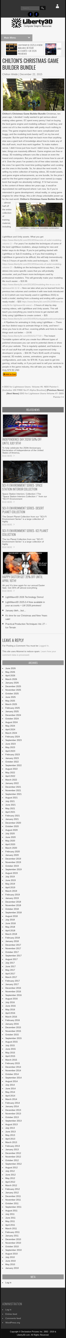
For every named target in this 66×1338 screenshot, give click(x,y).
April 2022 (10, 776)
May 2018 (10, 927)
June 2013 (10, 1131)
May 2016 (10, 1009)
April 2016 (10, 1013)
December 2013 (13, 1110)
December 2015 (13, 1027)
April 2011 (10, 1225)
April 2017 (10, 973)
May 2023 (10, 747)
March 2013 (11, 1142)
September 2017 (13, 955)
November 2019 (13, 862)
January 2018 (12, 941)
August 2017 (11, 959)
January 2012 (12, 1192)
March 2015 (11, 1060)
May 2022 (10, 772)
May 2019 (10, 884)
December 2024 (13, 715)
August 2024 (11, 722)
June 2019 (10, 880)
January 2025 (12, 711)
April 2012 (10, 1182)
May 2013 (10, 1135)
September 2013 (13, 1121)
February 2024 (12, 736)
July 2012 (10, 1171)
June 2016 (10, 1006)
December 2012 (13, 1153)
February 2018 (12, 937)
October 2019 (12, 866)
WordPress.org (12, 1322)
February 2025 (12, 708)
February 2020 (12, 851)
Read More (7, 455)
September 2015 (13, 1038)
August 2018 (11, 916)
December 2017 (13, 945)
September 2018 (13, 912)
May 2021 (10, 808)
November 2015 (13, 1031)
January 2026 (12, 682)
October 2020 (12, 826)
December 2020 (13, 823)
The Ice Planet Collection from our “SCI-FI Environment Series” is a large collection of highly (23, 541)
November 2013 (13, 1113)
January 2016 (12, 1024)
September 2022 (13, 765)
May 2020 (10, 840)
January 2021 (12, 819)
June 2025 (10, 697)
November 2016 (13, 991)
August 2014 (11, 1081)
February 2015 (12, 1063)
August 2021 (11, 797)
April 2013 (10, 1139)
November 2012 (13, 1156)
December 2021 (13, 787)
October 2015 (12, 1034)
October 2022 (12, 761)
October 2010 (12, 1246)
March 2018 (11, 934)
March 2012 (11, 1185)
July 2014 (10, 1085)
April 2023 (10, 751)
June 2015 (10, 1049)
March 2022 (11, 779)
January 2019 (12, 898)
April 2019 (10, 887)
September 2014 (13, 1077)
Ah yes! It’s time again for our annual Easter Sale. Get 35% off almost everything (23, 586)
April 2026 (10, 675)
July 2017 (10, 963)
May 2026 (10, 672)
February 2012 (12, 1189)
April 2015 (10, 1056)
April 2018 (10, 930)
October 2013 (12, 1117)
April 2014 (10, 1095)
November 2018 (13, 905)
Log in (8, 1282)
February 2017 (12, 981)
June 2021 (10, 805)
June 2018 (10, 923)
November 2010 (13, 1243)
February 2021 (12, 815)
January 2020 (12, 855)
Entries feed (11, 1314)
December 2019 (13, 858)
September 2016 (13, 995)
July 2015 (10, 1045)
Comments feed (13, 1318)
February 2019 (12, 894)
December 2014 (13, 1067)
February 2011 (12, 1232)
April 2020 (10, 844)
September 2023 (13, 740)
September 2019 (13, 869)
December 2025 (13, 686)
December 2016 (13, 988)
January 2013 (12, 1149)
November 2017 (13, 948)
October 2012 (12, 1160)
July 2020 (10, 833)
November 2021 (13, 790)
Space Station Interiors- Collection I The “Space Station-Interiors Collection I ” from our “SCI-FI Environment (24, 496)
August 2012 (11, 1167)
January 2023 (12, 758)
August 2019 (11, 873)
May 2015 (10, 1052)
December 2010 (13, 1239)
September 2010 (13, 1250)
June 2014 (10, 1088)
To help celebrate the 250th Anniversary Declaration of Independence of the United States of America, (22, 450)
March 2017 (11, 977)
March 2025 (11, 704)
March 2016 (11, 1016)
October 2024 (12, 718)
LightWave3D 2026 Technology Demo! (24, 597)
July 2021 (10, 801)
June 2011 (10, 1218)
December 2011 (13, 1196)
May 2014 (10, 1092)
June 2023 (10, 744)
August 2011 (11, 1210)
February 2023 (12, 754)
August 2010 (11, 1253)
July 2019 (10, 876)
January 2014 (12, 1106)
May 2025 (10, 700)
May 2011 (10, 1221)
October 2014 (12, 1074)
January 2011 (12, 1235)
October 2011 (12, 1203)
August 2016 (11, 998)
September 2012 (13, 1164)
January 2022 (12, 783)
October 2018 (12, 909)
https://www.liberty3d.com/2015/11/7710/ (22, 336)
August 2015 (11, 1042)
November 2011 (13, 1200)
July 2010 (10, 1257)
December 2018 (13, 902)
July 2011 (10, 1214)
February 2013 (12, 1146)
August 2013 (11, 1124)
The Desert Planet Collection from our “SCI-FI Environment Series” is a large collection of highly (24, 519)
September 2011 (13, 1207)
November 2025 (13, 690)
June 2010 (10, 1261)
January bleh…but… (15, 610)
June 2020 (10, 837)
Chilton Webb (10, 74)
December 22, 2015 (31, 74)
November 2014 (13, 1070)
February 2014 (12, 1103)
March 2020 (11, 848)
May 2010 (10, 1264)
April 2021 (10, 812)
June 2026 (10, 668)
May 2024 (10, 726)
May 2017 (10, 970)
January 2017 (12, 984)
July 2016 (10, 1002)
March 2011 (11, 1228)
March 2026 (11, 679)
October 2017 (12, 952)
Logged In (44, 645)
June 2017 (10, 966)
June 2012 (10, 1174)
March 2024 (11, 733)
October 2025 (12, 693)
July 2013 (10, 1128)
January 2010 (12, 1268)
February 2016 (12, 1020)
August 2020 (11, 830)
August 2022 (11, 769)
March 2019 (11, 891)
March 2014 (11, 1099)
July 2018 (10, 919)
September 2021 (13, 794)
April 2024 (10, 729)
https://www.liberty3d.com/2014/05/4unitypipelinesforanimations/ (33, 319)
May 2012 (10, 1178)
